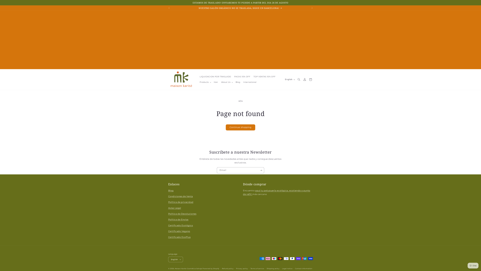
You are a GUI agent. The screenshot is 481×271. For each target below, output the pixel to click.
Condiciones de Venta (180, 196)
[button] (205, 82)
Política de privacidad (180, 202)
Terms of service (257, 268)
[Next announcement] (312, 8)
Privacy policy (242, 268)
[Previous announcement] (169, 8)
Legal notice (287, 268)
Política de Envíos (178, 219)
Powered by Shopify (211, 268)
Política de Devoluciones (182, 214)
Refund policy (228, 268)
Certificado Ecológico (180, 225)
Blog (171, 190)
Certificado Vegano (179, 231)
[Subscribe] (261, 170)
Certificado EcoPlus (179, 237)
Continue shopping (240, 127)
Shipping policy (273, 268)
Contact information (303, 268)
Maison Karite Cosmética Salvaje (188, 268)
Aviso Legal (174, 208)
